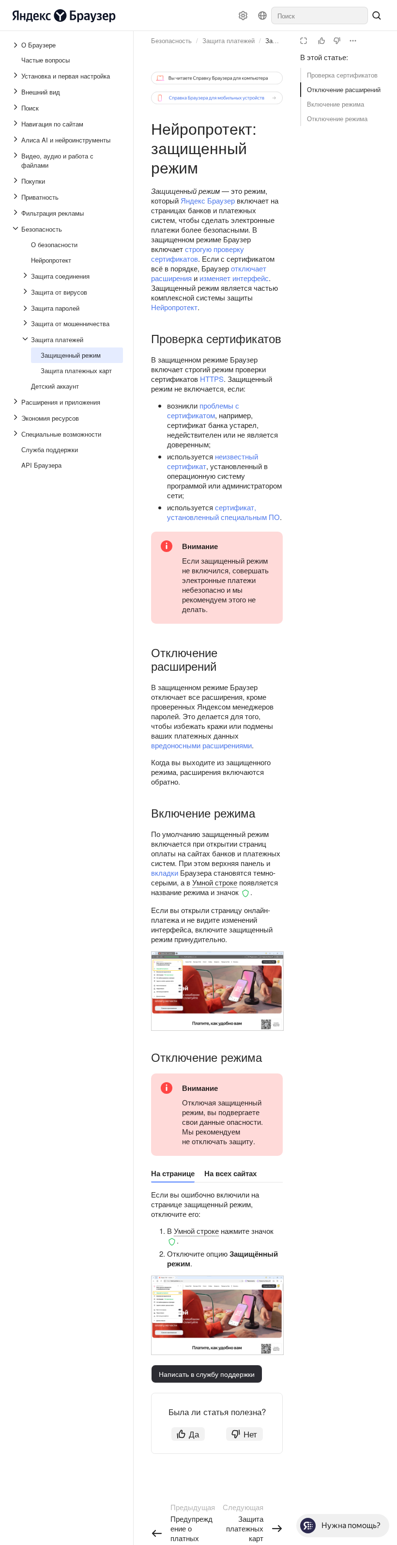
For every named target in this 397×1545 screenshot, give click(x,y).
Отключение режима (337, 118)
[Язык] (262, 15)
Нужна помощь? (351, 1525)
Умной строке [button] (214, 882)
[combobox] (319, 15)
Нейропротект (174, 307)
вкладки (164, 872)
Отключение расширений (344, 89)
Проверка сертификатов (342, 74)
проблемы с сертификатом (203, 410)
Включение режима (335, 104)
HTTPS (212, 379)
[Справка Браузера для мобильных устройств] (217, 98)
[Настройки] (243, 15)
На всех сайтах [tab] (230, 1173)
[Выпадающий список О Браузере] (16, 45)
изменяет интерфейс (234, 278)
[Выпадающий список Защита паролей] (26, 308)
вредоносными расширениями (201, 745)
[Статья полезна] (321, 40)
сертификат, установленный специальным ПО (223, 512)
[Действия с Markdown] (353, 40)
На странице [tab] (173, 1173)
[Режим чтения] (303, 40)
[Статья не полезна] (337, 40)
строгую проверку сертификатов (197, 254)
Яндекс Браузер (208, 200)
